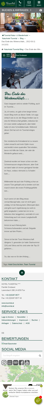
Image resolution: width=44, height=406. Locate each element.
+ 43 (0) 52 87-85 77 (20, 3)
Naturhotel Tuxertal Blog (13, 49)
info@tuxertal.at (29, 3)
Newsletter (21, 317)
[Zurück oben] (22, 273)
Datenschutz (17, 323)
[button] (39, 3)
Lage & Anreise (8, 317)
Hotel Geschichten (15, 264)
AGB (28, 323)
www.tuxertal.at (8, 303)
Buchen (35, 320)
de (3, 333)
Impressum (23, 320)
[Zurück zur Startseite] (8, 3)
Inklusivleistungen (9, 320)
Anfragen (5, 323)
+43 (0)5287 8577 (12, 295)
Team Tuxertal (29, 264)
